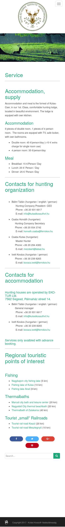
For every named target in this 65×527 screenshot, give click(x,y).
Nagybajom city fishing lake (26, 380)
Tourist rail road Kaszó (23, 423)
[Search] (56, 456)
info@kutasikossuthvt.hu (36, 213)
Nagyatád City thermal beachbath (29, 406)
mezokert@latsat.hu (34, 249)
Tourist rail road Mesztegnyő (27, 427)
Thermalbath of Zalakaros (25, 410)
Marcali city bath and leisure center (30, 402)
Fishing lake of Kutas (23, 384)
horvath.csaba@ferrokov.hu (38, 231)
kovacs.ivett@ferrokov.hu (37, 262)
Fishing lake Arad (21, 388)
